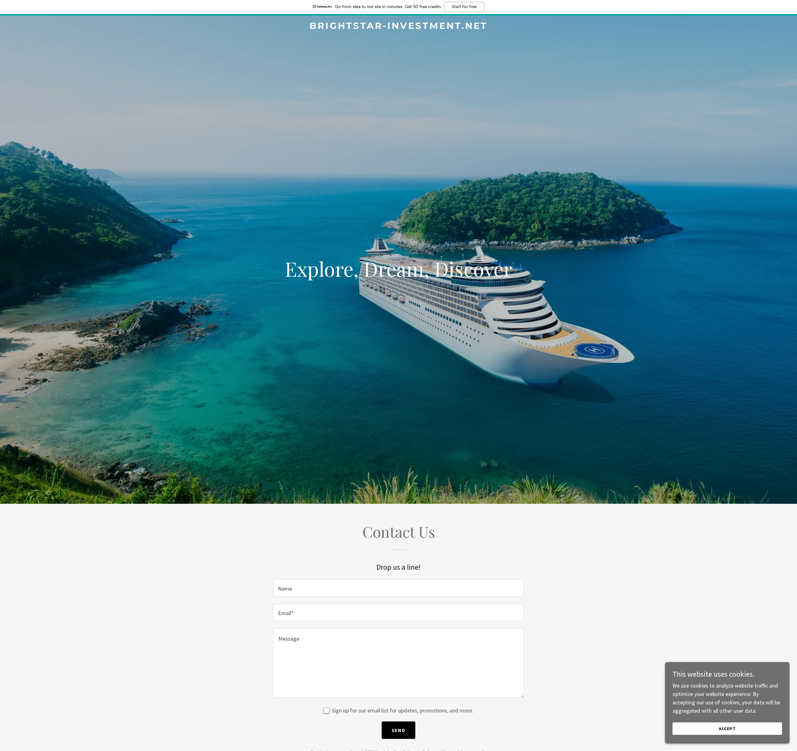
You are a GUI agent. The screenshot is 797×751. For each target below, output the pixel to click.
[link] (398, 26)
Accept (727, 728)
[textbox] (398, 587)
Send (398, 730)
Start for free (464, 7)
